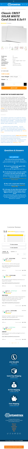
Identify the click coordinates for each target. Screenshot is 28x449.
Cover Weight (5, 76)
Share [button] (5, 270)
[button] (23, 270)
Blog (14, 430)
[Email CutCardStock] (20, 434)
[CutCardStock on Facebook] (10, 434)
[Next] (18, 45)
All (5, 9)
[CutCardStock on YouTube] (13, 434)
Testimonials (14, 426)
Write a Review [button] (14, 244)
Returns (14, 429)
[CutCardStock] (14, 4)
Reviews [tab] (4, 251)
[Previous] (10, 45)
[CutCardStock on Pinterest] (15, 434)
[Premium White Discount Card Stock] (14, 34)
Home (3, 9)
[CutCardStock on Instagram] (17, 434)
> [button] (18, 343)
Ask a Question (14, 157)
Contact (14, 425)
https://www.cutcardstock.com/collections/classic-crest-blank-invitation (15, 179)
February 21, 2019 (17, 142)
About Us (14, 424)
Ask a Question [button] (14, 247)
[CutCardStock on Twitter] (8, 434)
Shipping (14, 428)
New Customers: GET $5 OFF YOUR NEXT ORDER (14, 447)
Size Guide (3, 68)
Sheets (3, 79)
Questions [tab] (13, 251)
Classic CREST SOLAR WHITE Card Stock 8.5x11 (11, 266)
